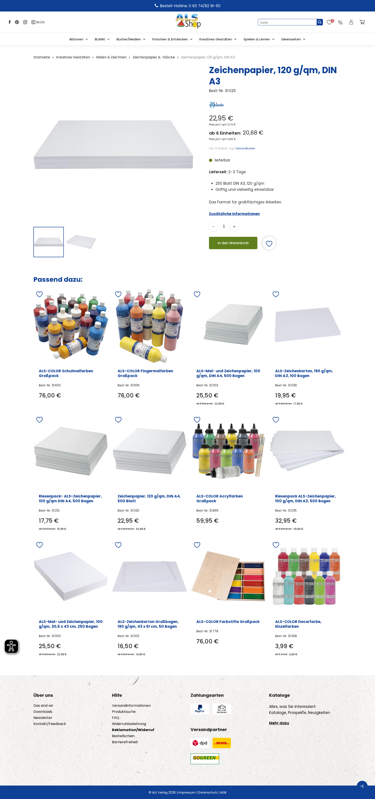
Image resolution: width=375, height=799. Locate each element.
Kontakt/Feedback (49, 724)
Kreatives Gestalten (215, 39)
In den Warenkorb (233, 243)
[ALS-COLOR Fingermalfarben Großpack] (149, 325)
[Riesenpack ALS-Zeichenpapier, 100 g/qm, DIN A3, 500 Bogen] (307, 451)
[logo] (188, 22)
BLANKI (100, 39)
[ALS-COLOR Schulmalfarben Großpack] (70, 325)
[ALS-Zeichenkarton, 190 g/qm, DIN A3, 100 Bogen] (307, 325)
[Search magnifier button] (320, 22)
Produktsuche (124, 712)
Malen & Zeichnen (111, 57)
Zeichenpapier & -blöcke (154, 57)
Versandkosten (245, 148)
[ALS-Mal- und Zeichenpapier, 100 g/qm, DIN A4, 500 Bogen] (228, 325)
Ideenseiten (291, 39)
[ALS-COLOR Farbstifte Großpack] (228, 576)
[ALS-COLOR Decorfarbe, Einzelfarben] (307, 576)
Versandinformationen (131, 705)
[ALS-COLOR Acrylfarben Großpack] (228, 451)
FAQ (115, 718)
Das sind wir (43, 705)
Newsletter (42, 718)
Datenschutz (208, 792)
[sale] (340, 22)
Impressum (187, 792)
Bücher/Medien (129, 39)
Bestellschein (123, 736)
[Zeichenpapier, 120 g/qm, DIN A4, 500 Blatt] (149, 451)
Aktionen (76, 39)
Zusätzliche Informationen (234, 213)
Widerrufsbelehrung (129, 724)
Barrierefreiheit (125, 742)
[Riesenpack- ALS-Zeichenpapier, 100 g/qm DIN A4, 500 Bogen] (70, 451)
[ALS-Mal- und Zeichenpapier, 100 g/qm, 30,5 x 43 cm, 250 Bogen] (70, 576)
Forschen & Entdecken (170, 39)
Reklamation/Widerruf (133, 730)
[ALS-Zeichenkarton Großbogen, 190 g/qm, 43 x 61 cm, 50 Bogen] (149, 576)
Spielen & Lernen (256, 39)
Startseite (41, 57)
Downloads (42, 712)
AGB (223, 792)
